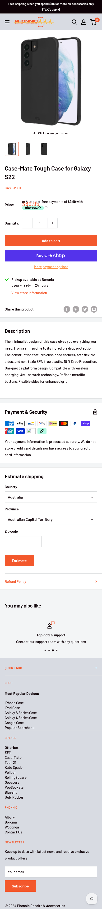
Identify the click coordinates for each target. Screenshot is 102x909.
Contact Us (13, 832)
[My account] (83, 22)
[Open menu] (7, 22)
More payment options (51, 267)
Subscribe (20, 886)
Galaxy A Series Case (21, 718)
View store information (29, 293)
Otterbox (12, 747)
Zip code (11, 531)
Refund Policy (15, 581)
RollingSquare (16, 777)
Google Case (14, 722)
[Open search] (74, 22)
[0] (93, 22)
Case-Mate (13, 188)
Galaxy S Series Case (21, 713)
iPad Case (12, 708)
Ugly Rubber (14, 797)
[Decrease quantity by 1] (27, 223)
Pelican (10, 772)
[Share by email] (94, 309)
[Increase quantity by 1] (52, 223)
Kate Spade (14, 767)
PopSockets (14, 787)
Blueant (11, 792)
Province (12, 509)
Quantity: (12, 223)
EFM (8, 752)
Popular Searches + (20, 727)
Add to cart (51, 240)
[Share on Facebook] (67, 309)
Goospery (12, 782)
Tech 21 (10, 762)
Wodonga (12, 827)
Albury (10, 817)
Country (11, 487)
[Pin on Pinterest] (76, 309)
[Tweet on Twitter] (85, 309)
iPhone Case (14, 703)
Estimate (19, 560)
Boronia (11, 822)
